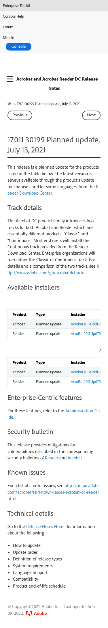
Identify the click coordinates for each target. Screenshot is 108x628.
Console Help (13, 16)
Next (91, 115)
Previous (19, 115)
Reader (51, 458)
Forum (8, 26)
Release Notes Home (46, 526)
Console (19, 46)
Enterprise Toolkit (16, 5)
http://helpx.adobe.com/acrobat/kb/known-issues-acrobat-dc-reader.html (54, 491)
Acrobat (75, 458)
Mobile (8, 37)
